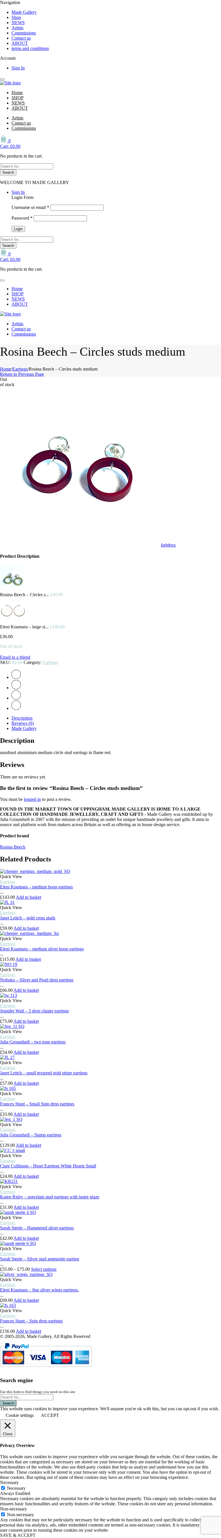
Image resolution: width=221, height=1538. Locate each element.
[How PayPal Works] (46, 1369)
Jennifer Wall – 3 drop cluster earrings (34, 1010)
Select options (43, 1269)
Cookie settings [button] (20, 1415)
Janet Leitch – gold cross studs (27, 917)
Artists (17, 27)
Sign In (18, 67)
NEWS (18, 22)
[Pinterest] (16, 698)
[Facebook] (16, 687)
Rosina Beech (12, 846)
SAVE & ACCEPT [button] (17, 1535)
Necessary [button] (9, 1482)
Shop (16, 17)
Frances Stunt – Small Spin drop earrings (37, 1103)
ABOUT (20, 43)
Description (22, 718)
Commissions (24, 32)
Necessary (16, 1488)
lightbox (168, 545)
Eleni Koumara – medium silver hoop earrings (42, 948)
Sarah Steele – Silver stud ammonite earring (39, 1258)
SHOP (18, 97)
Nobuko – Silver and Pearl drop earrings (36, 979)
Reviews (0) (23, 723)
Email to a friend (15, 657)
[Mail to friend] (16, 708)
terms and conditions (30, 48)
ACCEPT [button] (50, 1415)
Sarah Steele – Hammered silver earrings (37, 1227)
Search (8, 172)
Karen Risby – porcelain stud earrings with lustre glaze (49, 1196)
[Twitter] (16, 677)
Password (22, 218)
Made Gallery (24, 12)
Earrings (20, 369)
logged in (32, 799)
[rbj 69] (80, 545)
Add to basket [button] (28, 897)
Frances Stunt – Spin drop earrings (31, 1320)
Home (17, 92)
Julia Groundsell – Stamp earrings (30, 1134)
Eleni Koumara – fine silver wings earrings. (39, 1289)
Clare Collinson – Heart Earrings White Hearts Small (48, 1165)
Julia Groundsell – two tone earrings (33, 1041)
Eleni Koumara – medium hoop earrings (36, 886)
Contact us (21, 38)
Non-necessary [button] (13, 1508)
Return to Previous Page (22, 374)
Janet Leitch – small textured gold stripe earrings (43, 1072)
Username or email (30, 207)
